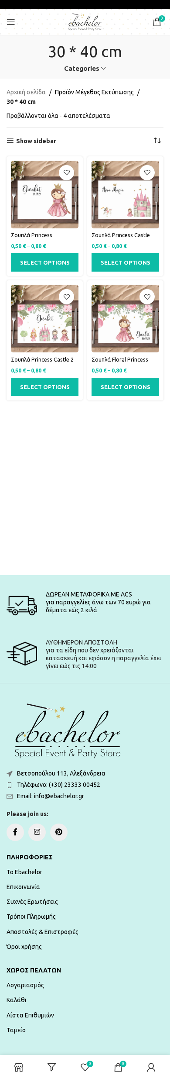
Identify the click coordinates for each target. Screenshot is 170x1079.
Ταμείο (16, 1030)
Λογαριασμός (25, 985)
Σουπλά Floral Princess (120, 359)
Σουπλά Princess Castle (121, 235)
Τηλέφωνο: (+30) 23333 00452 (58, 784)
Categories (81, 68)
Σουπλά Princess (31, 235)
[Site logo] (85, 21)
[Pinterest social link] (59, 832)
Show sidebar (36, 141)
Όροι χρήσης (24, 946)
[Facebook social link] (15, 832)
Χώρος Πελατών (34, 970)
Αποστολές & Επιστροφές (42, 931)
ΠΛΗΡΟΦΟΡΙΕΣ (30, 857)
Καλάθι (17, 999)
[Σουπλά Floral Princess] (125, 318)
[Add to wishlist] (66, 172)
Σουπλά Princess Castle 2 (42, 359)
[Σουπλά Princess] (44, 194)
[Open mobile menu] (11, 22)
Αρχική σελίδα (26, 92)
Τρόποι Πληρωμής (31, 916)
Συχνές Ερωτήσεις (32, 901)
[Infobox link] (85, 605)
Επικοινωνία (23, 886)
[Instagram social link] (37, 832)
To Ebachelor (24, 872)
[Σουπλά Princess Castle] (125, 194)
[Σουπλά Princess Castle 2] (44, 318)
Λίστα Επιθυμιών (30, 1015)
